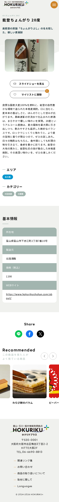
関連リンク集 (25, 461)
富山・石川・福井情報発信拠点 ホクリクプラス (15, 4)
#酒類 (20, 194)
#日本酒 (8, 194)
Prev (44, 356)
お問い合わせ (25, 467)
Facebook (29, 334)
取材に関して (24, 480)
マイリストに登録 (31, 94)
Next (53, 356)
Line (18, 334)
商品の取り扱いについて (31, 473)
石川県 (8, 177)
